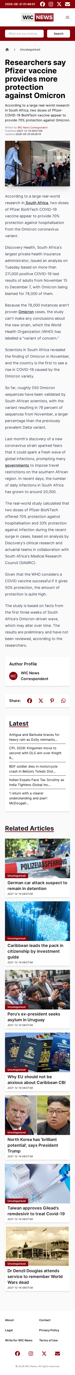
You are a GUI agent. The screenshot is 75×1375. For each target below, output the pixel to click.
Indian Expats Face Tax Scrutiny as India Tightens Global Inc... (36, 782)
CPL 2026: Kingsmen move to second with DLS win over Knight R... (35, 753)
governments (17, 465)
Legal (9, 1330)
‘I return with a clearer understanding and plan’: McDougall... (28, 798)
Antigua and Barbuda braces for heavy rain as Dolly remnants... (34, 737)
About (9, 1320)
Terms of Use (48, 1340)
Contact (44, 1320)
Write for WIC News (18, 1340)
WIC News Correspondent (33, 127)
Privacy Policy (49, 1330)
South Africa (36, 203)
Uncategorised (30, 49)
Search (58, 33)
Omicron (26, 312)
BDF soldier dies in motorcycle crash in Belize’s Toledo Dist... (33, 768)
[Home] (7, 49)
